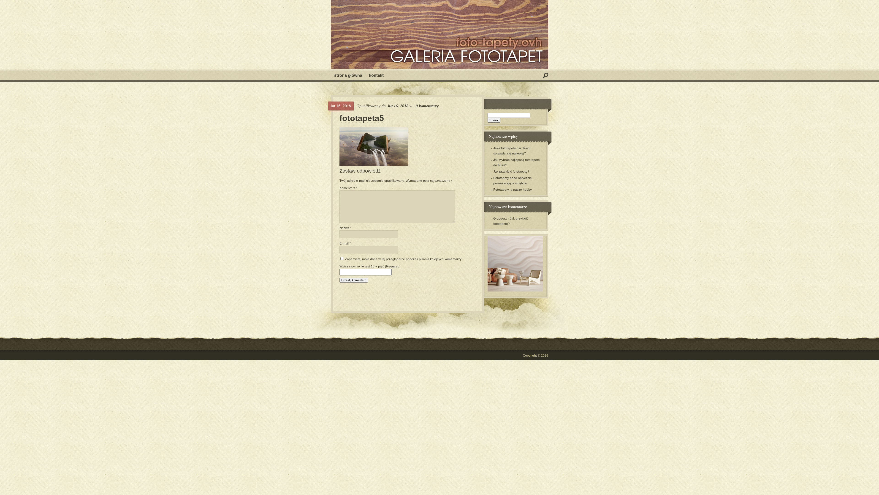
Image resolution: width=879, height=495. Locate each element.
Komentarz (348, 188)
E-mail (345, 243)
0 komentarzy (427, 106)
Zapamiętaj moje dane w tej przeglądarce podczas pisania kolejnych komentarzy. (403, 259)
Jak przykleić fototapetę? (511, 171)
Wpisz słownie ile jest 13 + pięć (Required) (370, 266)
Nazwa (345, 228)
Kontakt (376, 75)
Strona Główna (348, 75)
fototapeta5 (361, 118)
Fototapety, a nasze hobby (512, 189)
